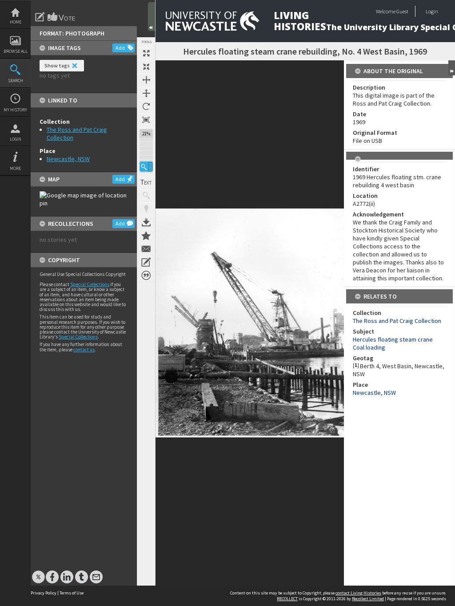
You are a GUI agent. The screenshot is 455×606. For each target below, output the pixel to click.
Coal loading (369, 347)
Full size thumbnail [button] (146, 53)
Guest (402, 11)
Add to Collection (146, 235)
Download (146, 222)
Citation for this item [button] (146, 275)
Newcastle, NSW (68, 159)
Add (120, 47)
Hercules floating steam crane (393, 339)
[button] (146, 166)
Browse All (16, 51)
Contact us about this (146, 249)
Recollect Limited (368, 599)
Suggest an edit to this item (40, 17)
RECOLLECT (287, 599)
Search (15, 80)
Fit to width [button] (146, 80)
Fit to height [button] (146, 93)
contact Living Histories (358, 593)
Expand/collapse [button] (451, 67)
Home (15, 22)
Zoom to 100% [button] (146, 119)
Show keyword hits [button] (146, 195)
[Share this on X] (38, 572)
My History (15, 110)
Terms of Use (72, 593)
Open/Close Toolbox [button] (151, 16)
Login (15, 139)
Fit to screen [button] (146, 66)
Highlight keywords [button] (146, 209)
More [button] (15, 168)
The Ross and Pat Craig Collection (397, 321)
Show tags (57, 65)
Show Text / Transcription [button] (146, 182)
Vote (61, 17)
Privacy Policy (43, 593)
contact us (84, 349)
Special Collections (89, 284)
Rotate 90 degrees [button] (146, 106)
